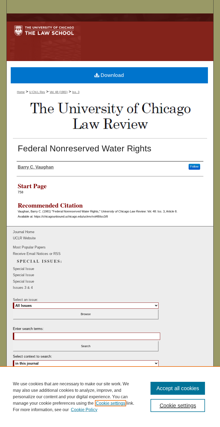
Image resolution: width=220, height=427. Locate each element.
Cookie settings (110, 403)
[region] (110, 396)
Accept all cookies (177, 388)
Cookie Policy (84, 409)
